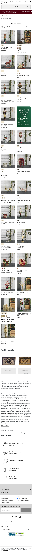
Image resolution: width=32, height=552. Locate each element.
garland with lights (20, 433)
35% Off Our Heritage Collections (9, 11)
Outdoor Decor (5, 16)
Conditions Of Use (5, 502)
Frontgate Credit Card (20, 496)
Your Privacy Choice (23, 498)
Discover (8, 436)
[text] (3, 51)
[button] (2, 2)
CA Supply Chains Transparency (22, 500)
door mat (3, 433)
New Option (4, 313)
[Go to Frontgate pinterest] (16, 517)
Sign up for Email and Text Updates (10, 506)
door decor (11, 433)
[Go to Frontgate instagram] (20, 517)
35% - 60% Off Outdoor (27, 11)
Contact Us (3, 496)
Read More (5, 425)
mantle (3, 436)
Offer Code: (14, 537)
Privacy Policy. (5, 550)
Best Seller (19, 45)
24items (28, 27)
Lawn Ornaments (6, 18)
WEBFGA (19, 537)
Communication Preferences (7, 500)
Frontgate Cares (4, 498)
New (2, 45)
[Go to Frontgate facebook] (12, 517)
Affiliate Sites (4, 526)
